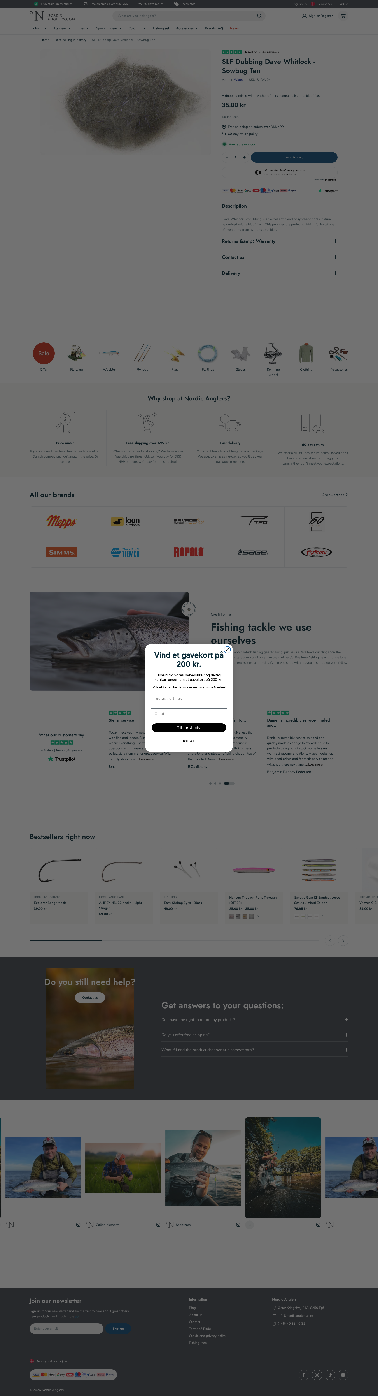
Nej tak (189, 740)
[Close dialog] (227, 649)
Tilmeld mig (189, 727)
